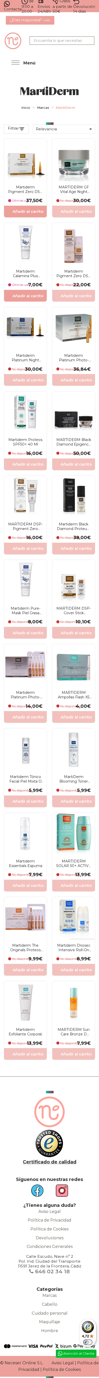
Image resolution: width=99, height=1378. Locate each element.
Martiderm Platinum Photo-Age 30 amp (74, 357)
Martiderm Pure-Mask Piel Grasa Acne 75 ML (25, 610)
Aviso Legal (49, 1211)
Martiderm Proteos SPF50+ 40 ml (25, 442)
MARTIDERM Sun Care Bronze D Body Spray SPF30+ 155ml (73, 1031)
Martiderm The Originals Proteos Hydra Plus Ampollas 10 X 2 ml (25, 947)
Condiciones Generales (50, 1246)
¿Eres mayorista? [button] (30, 19)
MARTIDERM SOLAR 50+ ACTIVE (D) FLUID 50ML (73, 863)
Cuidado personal (50, 1313)
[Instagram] (59, 1192)
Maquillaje (49, 1321)
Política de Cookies (49, 1229)
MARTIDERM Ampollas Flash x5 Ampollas (73, 694)
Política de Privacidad (49, 1220)
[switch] (87, 1342)
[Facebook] (40, 1192)
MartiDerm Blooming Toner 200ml (73, 779)
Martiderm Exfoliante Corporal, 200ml (25, 1031)
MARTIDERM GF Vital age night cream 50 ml (74, 189)
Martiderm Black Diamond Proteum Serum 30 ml (74, 526)
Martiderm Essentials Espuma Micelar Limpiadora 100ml (25, 863)
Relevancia (65, 129)
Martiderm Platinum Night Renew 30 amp (25, 357)
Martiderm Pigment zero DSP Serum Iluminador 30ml (73, 273)
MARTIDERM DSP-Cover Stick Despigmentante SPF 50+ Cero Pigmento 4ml (73, 610)
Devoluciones (49, 1237)
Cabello (49, 1304)
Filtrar (13, 128)
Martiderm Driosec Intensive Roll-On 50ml (73, 947)
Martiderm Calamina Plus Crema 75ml (25, 273)
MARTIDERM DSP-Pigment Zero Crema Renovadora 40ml (25, 526)
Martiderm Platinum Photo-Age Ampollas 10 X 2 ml (25, 694)
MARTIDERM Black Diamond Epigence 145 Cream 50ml (73, 442)
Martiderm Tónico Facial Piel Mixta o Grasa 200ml (25, 779)
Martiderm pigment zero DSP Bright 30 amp (25, 189)
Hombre (49, 1330)
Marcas (49, 1295)
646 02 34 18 (52, 1271)
